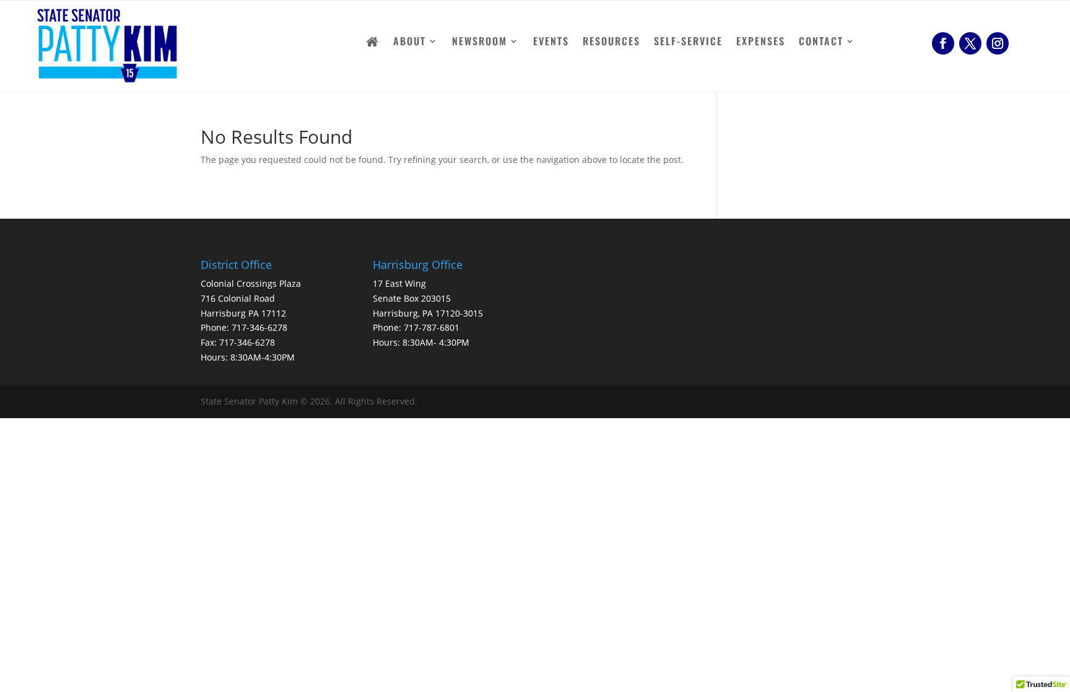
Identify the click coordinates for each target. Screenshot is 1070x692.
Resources (611, 42)
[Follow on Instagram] (997, 43)
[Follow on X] (970, 43)
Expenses (760, 42)
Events (551, 42)
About (409, 42)
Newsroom (479, 42)
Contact (821, 42)
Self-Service (688, 42)
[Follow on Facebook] (943, 43)
